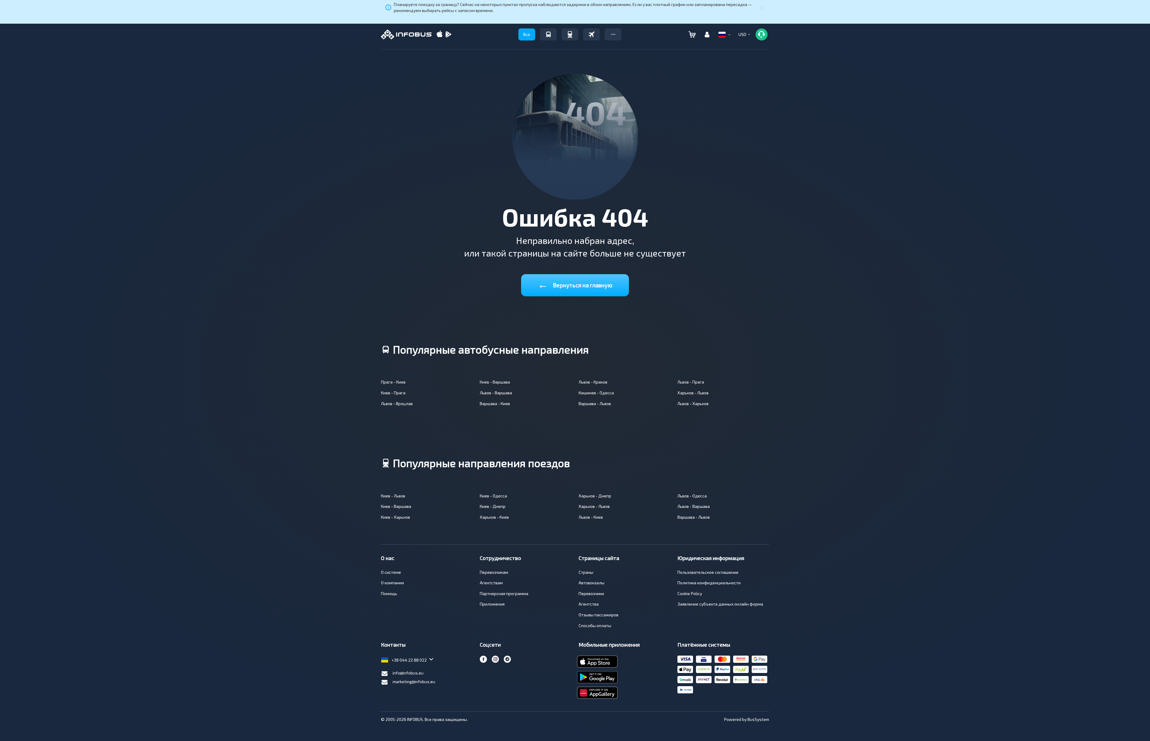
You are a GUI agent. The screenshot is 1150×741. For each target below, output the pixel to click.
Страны (586, 572)
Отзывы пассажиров (598, 614)
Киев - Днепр (493, 506)
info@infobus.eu (408, 672)
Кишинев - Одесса (596, 392)
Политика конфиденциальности (709, 582)
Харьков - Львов (693, 392)
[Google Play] (448, 35)
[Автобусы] (548, 34)
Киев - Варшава (495, 381)
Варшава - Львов (595, 403)
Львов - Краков (593, 381)
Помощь (389, 593)
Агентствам (491, 582)
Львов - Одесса (692, 495)
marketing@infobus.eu (414, 681)
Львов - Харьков (693, 403)
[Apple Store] (439, 35)
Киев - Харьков (395, 517)
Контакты (393, 644)
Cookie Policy (689, 593)
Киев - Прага (393, 392)
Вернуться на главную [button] (575, 283)
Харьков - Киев (494, 517)
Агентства (589, 603)
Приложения (492, 603)
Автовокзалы (591, 582)
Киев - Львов (393, 495)
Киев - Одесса (493, 495)
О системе (391, 572)
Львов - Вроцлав (397, 403)
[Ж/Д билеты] (570, 34)
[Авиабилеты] (591, 34)
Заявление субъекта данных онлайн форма (720, 603)
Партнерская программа (504, 593)
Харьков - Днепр (595, 495)
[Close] (762, 7)
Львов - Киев (591, 517)
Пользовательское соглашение (708, 572)
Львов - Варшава (496, 392)
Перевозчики (591, 593)
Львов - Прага (690, 381)
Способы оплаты (595, 625)
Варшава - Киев (495, 403)
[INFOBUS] (406, 34)
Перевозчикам (494, 572)
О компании (392, 582)
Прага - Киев (393, 381)
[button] (613, 34)
